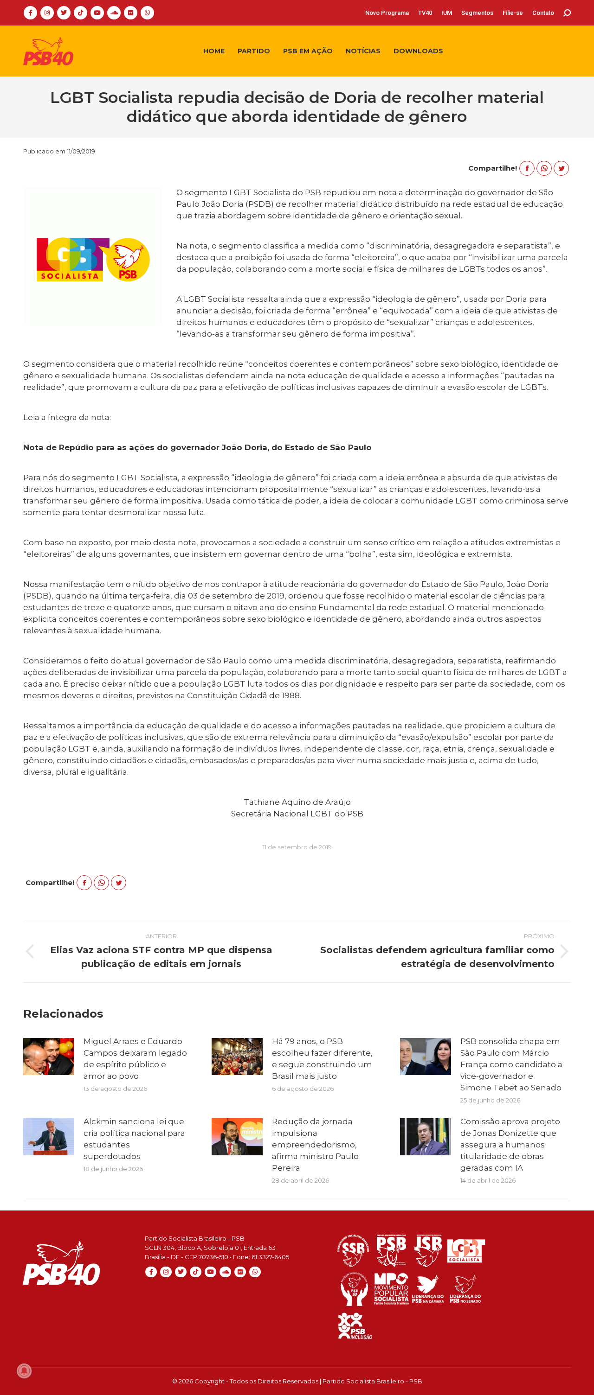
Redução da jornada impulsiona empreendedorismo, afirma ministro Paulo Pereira (315, 1144)
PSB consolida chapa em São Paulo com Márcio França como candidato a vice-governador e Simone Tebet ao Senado (511, 1064)
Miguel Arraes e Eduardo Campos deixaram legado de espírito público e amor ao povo (135, 1059)
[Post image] (48, 1056)
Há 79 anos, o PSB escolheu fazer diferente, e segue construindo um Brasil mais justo (322, 1059)
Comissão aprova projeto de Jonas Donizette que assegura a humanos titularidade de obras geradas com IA (510, 1144)
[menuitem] (387, 12)
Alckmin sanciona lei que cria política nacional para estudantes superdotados (134, 1139)
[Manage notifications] (24, 1370)
